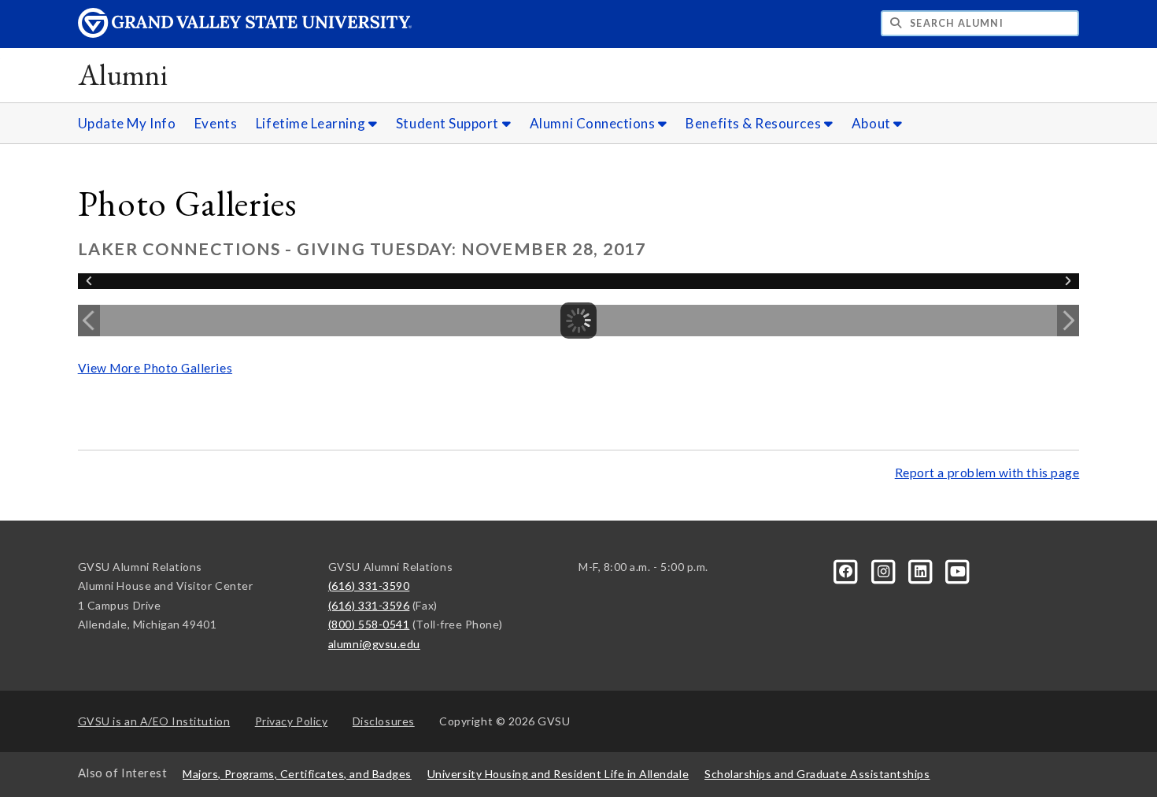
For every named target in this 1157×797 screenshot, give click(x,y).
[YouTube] (958, 569)
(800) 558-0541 (369, 624)
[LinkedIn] (922, 569)
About (872, 123)
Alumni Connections (594, 123)
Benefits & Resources (754, 123)
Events (215, 123)
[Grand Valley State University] (245, 33)
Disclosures (384, 721)
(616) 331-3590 (369, 585)
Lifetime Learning (312, 123)
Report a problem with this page (987, 472)
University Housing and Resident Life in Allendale (558, 773)
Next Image (1068, 320)
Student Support (449, 123)
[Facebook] (847, 569)
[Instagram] (884, 569)
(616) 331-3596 (369, 605)
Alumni (123, 74)
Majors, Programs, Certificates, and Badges (297, 773)
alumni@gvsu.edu (374, 644)
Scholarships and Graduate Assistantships (817, 773)
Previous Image (89, 320)
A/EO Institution (154, 721)
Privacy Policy (291, 721)
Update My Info (127, 123)
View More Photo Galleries (155, 368)
